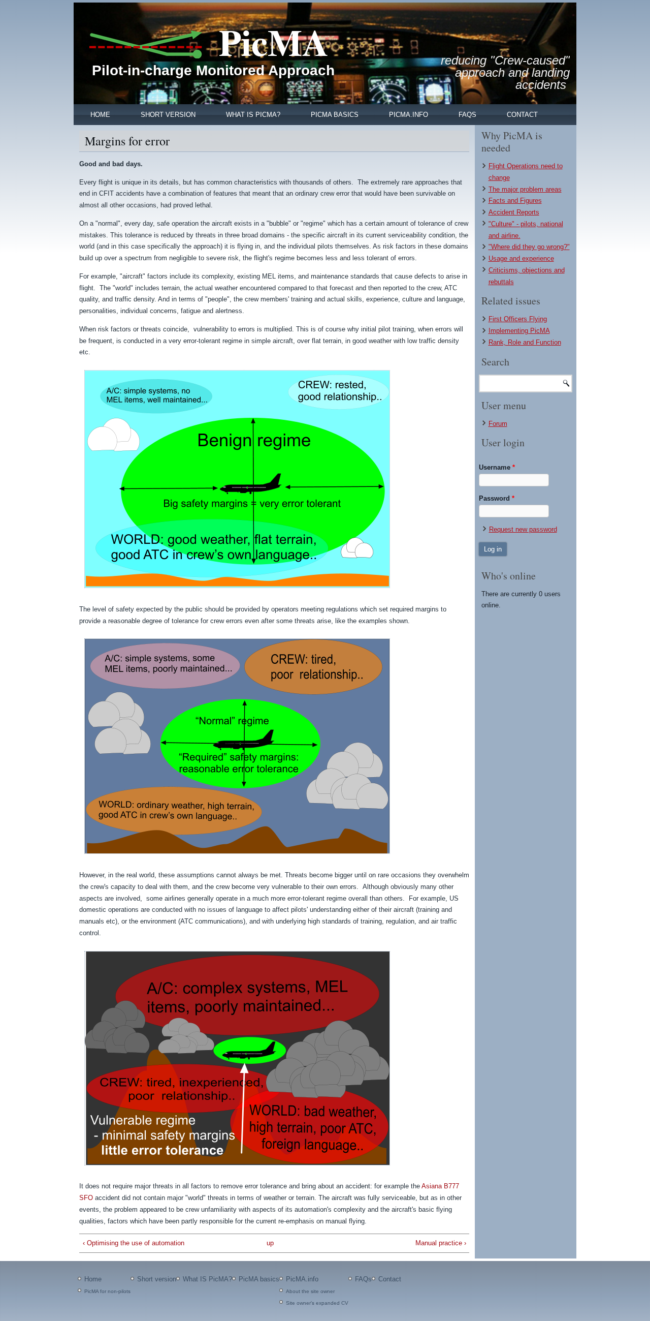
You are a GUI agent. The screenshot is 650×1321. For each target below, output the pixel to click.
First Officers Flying (518, 319)
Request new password (523, 529)
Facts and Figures (515, 200)
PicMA (274, 42)
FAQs (467, 114)
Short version (168, 114)
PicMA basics (335, 114)
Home (100, 114)
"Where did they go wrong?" (529, 247)
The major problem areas (525, 189)
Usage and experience (521, 258)
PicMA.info (408, 114)
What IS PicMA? (253, 114)
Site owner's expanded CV (317, 1303)
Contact (522, 114)
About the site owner (310, 1291)
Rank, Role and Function (525, 342)
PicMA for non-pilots (107, 1291)
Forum (498, 423)
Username (497, 467)
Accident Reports (514, 212)
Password (496, 498)
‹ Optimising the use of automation (133, 1243)
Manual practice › (440, 1243)
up (270, 1243)
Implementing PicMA (519, 330)
